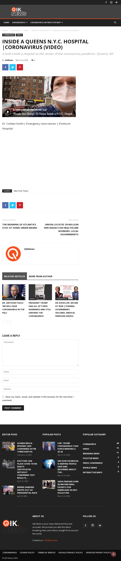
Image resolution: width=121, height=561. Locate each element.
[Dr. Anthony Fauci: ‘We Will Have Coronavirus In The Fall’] (13, 292)
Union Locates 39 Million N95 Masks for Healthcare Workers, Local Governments (61, 229)
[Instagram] (111, 2)
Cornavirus (15, 30)
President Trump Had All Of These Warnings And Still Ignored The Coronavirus (40, 309)
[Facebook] (106, 2)
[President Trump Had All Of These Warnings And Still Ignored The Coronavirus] (40, 292)
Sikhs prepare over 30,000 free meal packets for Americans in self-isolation (68, 487)
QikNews (9, 60)
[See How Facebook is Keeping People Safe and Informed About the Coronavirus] (49, 463)
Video (26, 30)
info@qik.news (50, 540)
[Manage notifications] (113, 554)
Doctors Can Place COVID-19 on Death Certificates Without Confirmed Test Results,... (27, 469)
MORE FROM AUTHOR (40, 276)
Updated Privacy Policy (98, 552)
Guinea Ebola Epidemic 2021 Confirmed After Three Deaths (26, 447)
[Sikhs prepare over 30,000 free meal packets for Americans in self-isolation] (49, 484)
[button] (115, 22)
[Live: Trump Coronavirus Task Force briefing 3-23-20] (49, 446)
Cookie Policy (27, 552)
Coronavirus (18, 22)
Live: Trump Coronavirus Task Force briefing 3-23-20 (68, 447)
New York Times (21, 191)
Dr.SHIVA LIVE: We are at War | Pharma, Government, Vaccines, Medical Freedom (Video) (66, 309)
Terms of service (46, 552)
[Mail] (116, 2)
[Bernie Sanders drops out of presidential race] (8, 490)
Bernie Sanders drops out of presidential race (27, 490)
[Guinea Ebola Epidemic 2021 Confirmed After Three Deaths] (8, 446)
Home (6, 22)
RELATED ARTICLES (14, 276)
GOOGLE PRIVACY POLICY (70, 552)
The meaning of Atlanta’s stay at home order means (19, 226)
